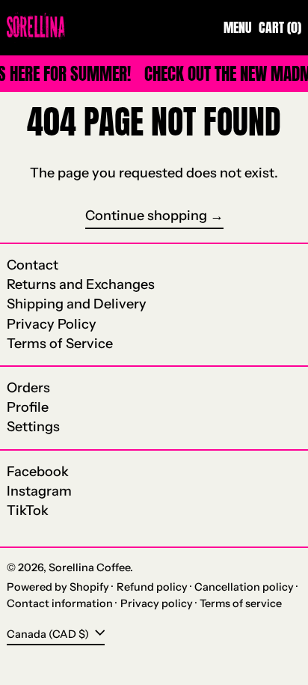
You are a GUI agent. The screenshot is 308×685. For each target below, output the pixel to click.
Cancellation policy (244, 587)
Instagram (39, 491)
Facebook (38, 472)
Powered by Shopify (58, 587)
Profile (28, 407)
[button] (280, 28)
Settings (33, 426)
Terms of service (241, 603)
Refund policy (152, 587)
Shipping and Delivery (77, 304)
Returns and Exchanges (81, 284)
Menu (238, 27)
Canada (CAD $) (49, 633)
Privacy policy (156, 603)
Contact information (60, 603)
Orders (28, 388)
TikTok (28, 511)
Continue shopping (146, 216)
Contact (32, 265)
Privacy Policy (51, 324)
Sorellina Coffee (89, 567)
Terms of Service (60, 343)
